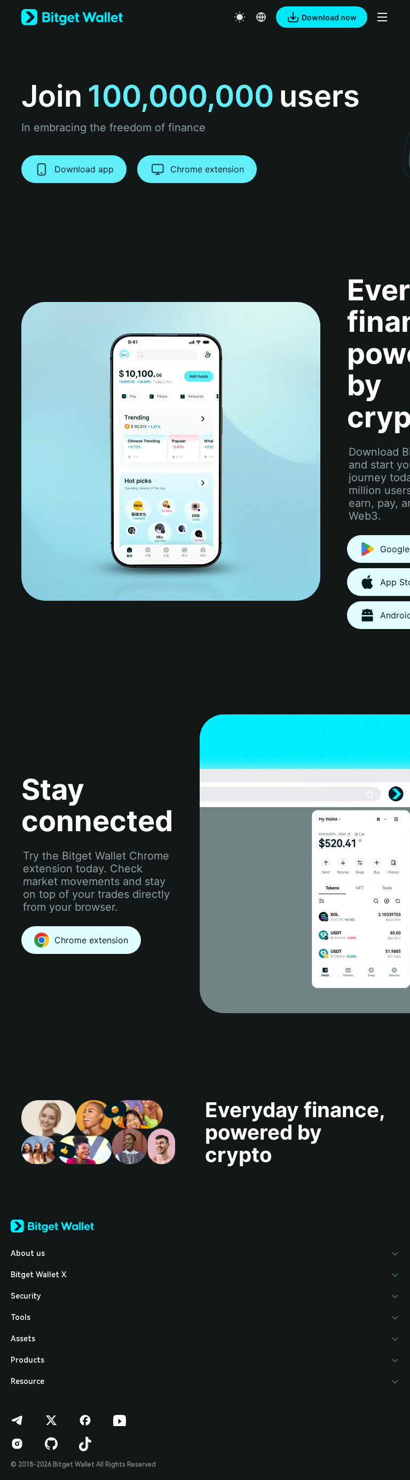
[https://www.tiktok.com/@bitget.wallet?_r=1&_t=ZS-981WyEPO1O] (85, 1443)
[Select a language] (261, 17)
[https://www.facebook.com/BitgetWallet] (85, 1420)
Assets (23, 1338)
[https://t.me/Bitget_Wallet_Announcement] (17, 1420)
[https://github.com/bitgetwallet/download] (51, 1443)
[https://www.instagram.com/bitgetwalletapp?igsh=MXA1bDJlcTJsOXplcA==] (17, 1443)
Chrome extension (207, 169)
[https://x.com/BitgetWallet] (51, 1420)
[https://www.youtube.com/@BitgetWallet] (119, 1420)
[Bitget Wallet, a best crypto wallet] (72, 17)
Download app (84, 169)
